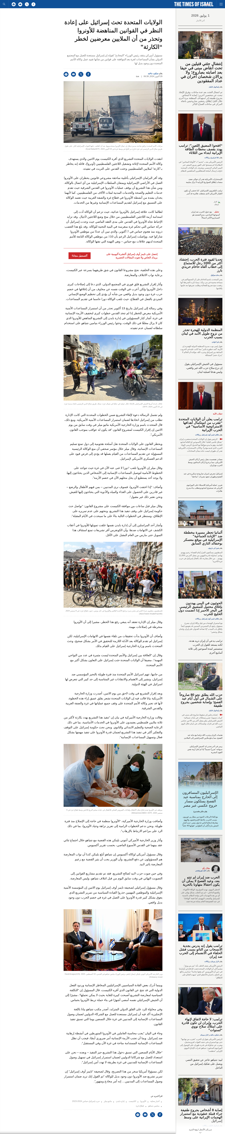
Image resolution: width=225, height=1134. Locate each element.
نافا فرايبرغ (215, 157)
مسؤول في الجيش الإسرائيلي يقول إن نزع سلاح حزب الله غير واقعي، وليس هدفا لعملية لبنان (203, 368)
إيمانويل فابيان (214, 87)
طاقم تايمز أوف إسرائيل (210, 435)
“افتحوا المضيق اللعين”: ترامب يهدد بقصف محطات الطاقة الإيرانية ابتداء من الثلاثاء (200, 149)
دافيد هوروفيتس (200, 870)
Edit (137, 76)
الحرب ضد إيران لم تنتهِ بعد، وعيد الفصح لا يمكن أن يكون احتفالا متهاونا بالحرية (201, 880)
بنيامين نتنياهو (153, 1106)
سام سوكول (215, 275)
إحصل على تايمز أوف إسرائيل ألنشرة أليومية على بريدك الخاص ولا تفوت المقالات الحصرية (131, 256)
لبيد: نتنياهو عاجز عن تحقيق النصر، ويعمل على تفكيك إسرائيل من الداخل (203, 1063)
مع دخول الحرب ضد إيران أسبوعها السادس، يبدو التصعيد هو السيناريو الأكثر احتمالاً (205, 215)
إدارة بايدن (120, 1101)
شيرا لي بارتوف (213, 548)
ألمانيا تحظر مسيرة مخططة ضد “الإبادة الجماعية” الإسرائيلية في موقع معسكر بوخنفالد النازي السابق (203, 538)
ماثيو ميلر (108, 1101)
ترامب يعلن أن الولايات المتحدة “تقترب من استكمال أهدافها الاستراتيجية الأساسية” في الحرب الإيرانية (200, 424)
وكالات (206, 157)
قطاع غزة (140, 1106)
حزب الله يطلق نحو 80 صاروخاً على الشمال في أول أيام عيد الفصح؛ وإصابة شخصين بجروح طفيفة (201, 700)
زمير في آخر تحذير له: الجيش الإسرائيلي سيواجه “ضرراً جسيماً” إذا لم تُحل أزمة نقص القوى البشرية (204, 749)
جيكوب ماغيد (153, 73)
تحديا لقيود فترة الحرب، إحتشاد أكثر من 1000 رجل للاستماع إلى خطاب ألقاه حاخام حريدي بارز (200, 265)
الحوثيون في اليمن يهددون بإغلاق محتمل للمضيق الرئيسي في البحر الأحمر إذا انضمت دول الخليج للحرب (200, 608)
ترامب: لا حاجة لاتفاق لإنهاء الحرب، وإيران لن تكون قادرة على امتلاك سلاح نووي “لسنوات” (202, 1024)
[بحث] (4, 4)
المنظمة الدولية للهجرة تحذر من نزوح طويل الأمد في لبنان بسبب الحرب (202, 333)
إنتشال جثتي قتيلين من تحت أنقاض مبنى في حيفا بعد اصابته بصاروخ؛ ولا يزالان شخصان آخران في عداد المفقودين (201, 72)
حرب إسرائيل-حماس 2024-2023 (86, 1101)
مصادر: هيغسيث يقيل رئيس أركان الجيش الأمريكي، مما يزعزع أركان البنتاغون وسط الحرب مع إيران (205, 462)
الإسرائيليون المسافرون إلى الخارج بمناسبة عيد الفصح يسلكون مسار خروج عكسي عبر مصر (200, 799)
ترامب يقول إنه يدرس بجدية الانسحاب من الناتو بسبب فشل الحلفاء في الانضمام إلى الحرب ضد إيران (200, 951)
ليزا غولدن (215, 342)
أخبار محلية (154, 1101)
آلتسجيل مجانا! (79, 255)
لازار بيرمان (215, 961)
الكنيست (132, 1101)
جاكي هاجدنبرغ (199, 811)
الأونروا (143, 1101)
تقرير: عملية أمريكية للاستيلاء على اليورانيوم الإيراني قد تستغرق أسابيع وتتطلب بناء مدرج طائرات (204, 488)
